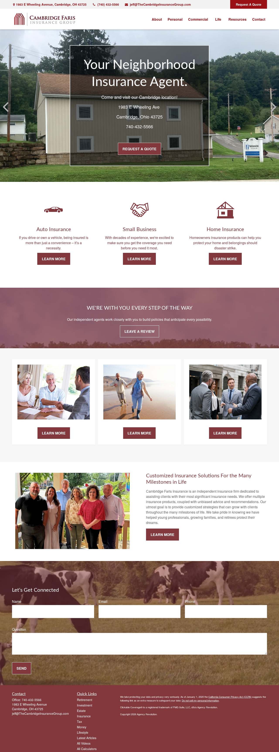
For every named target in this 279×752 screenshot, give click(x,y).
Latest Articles (86, 738)
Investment (84, 705)
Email (103, 601)
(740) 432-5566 (108, 4)
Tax (79, 721)
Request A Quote (248, 4)
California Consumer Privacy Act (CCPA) (230, 696)
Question (19, 629)
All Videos (83, 743)
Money (81, 727)
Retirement (84, 700)
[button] (157, 19)
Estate (81, 710)
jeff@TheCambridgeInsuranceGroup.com (160, 4)
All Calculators (87, 749)
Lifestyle (82, 732)
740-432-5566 (31, 700)
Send (22, 668)
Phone (190, 601)
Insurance (84, 716)
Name (16, 601)
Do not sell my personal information (200, 700)
